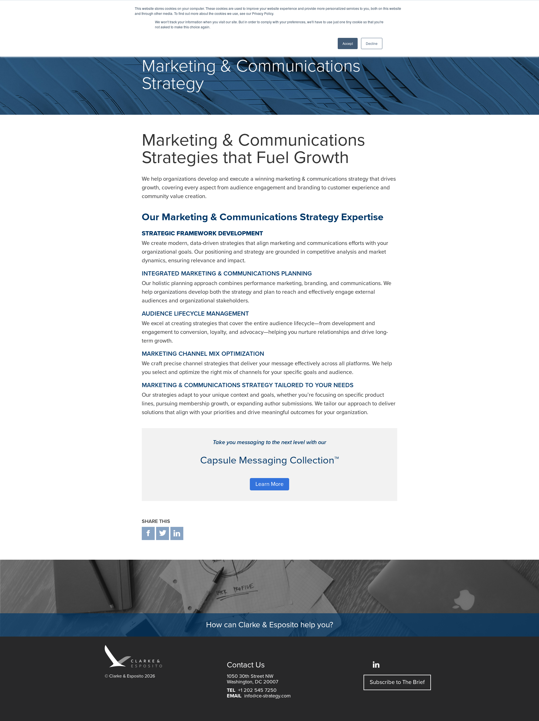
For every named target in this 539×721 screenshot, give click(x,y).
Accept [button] (347, 43)
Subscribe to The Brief (397, 682)
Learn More (269, 484)
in (176, 533)
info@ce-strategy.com (267, 696)
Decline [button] (372, 43)
